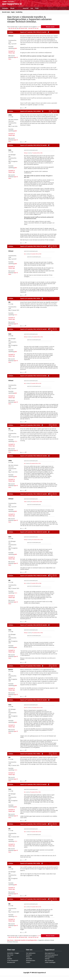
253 (15, 28)
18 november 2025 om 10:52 (37, 336)
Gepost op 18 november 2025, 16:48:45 (30, 532)
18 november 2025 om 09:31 (36, 254)
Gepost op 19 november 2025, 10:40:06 (30, 666)
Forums (19, 8)
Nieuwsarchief (11, 962)
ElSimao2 (10, 36)
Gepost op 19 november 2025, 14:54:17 (30, 899)
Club (32, 8)
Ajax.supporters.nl (50, 953)
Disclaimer (29, 955)
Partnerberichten (30, 960)
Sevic (9, 150)
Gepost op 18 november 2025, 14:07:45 (30, 329)
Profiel (37, 8)
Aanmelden (10, 953)
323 (37, 28)
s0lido (10, 115)
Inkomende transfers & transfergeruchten (26, 18)
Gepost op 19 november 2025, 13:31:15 (30, 824)
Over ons (29, 950)
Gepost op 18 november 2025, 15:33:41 (30, 425)
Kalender (9, 958)
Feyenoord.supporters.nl (51, 955)
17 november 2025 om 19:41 (37, 153)
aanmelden (11, 1)
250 (9, 28)
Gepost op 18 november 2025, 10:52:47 (30, 246)
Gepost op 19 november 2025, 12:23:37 (30, 784)
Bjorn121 (10, 669)
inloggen (4, 1)
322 (35, 28)
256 (22, 28)
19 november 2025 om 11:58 (35, 792)
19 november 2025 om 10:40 (37, 707)
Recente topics (6, 12)
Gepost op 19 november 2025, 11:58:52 (30, 754)
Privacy (28, 957)
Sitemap (47, 958)
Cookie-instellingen (50, 962)
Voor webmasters (30, 953)
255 (20, 28)
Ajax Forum (13, 17)
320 (31, 28)
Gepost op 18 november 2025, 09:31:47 (30, 145)
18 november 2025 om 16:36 (37, 539)
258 (26, 28)
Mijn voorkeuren (49, 960)
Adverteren (29, 958)
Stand (8, 957)
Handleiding (19, 12)
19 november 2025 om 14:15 (36, 906)
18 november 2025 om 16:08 (36, 501)
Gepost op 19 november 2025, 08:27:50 (30, 625)
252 (13, 28)
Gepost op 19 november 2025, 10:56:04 (30, 700)
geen (15, 48)
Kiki (9, 302)
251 (11, 28)
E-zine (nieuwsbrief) (12, 960)
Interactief (25, 8)
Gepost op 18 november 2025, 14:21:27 (30, 375)
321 (33, 28)
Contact (28, 962)
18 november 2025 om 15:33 (35, 463)
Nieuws (12, 8)
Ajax (12, 116)
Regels (13, 12)
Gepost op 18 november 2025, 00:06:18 (30, 111)
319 (29, 28)
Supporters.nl (49, 950)
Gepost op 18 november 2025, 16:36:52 (30, 494)
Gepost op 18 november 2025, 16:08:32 (30, 456)
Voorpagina (5, 8)
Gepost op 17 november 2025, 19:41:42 (30, 32)
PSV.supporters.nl (49, 957)
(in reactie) (43, 32)
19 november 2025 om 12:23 (36, 831)
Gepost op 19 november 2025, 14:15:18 (30, 863)
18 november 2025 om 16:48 (36, 583)
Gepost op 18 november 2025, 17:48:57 (30, 575)
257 (24, 28)
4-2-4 (15, 315)
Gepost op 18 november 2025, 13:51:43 (30, 298)
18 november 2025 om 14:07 (36, 383)
